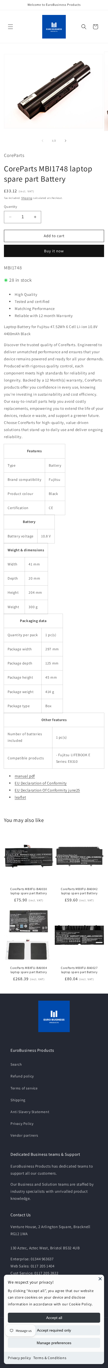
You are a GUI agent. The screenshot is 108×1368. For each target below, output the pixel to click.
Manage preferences (54, 1343)
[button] (10, 26)
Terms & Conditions (49, 1357)
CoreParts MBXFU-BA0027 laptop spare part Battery (79, 970)
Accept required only (54, 1330)
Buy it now (54, 250)
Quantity (10, 206)
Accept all (54, 1318)
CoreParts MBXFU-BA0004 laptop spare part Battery (28, 970)
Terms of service (24, 1088)
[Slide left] (42, 140)
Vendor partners (24, 1135)
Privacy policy (19, 1357)
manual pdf (25, 775)
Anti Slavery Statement (29, 1111)
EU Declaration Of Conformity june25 (47, 790)
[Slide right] (65, 140)
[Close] (100, 1279)
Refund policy (22, 1076)
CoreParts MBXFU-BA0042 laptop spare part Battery (79, 891)
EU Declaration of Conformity (41, 783)
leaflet (20, 797)
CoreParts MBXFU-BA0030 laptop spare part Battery (28, 891)
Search (16, 1064)
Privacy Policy (21, 1123)
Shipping (26, 198)
